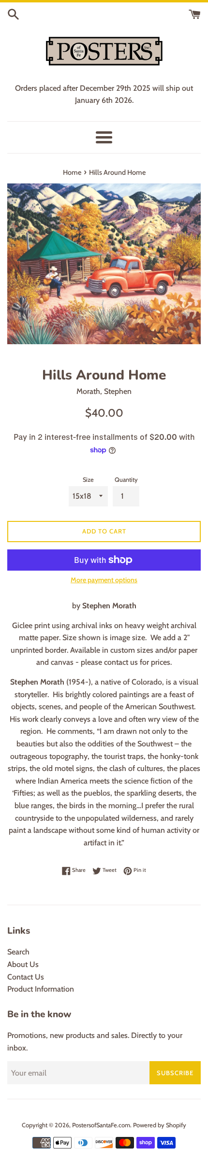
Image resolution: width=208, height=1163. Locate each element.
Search (18, 951)
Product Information (40, 989)
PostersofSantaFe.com (101, 1125)
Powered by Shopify (159, 1125)
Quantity (126, 479)
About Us (23, 964)
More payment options (104, 579)
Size (88, 479)
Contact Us (25, 976)
